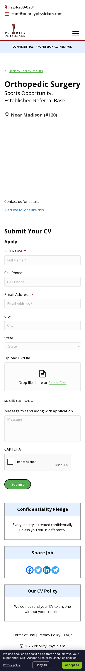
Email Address (18, 294)
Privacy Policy (49, 635)
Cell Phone (13, 272)
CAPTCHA (12, 449)
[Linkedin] (47, 570)
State (8, 338)
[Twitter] (38, 570)
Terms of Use (24, 635)
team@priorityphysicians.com (36, 13)
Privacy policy (11, 665)
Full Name (15, 251)
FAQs (68, 635)
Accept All (72, 665)
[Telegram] (55, 570)
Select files (57, 382)
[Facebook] (30, 570)
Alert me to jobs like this (24, 210)
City (7, 316)
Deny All (41, 665)
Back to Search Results (26, 71)
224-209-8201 (22, 7)
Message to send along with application (38, 411)
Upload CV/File (17, 358)
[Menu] (76, 33)
